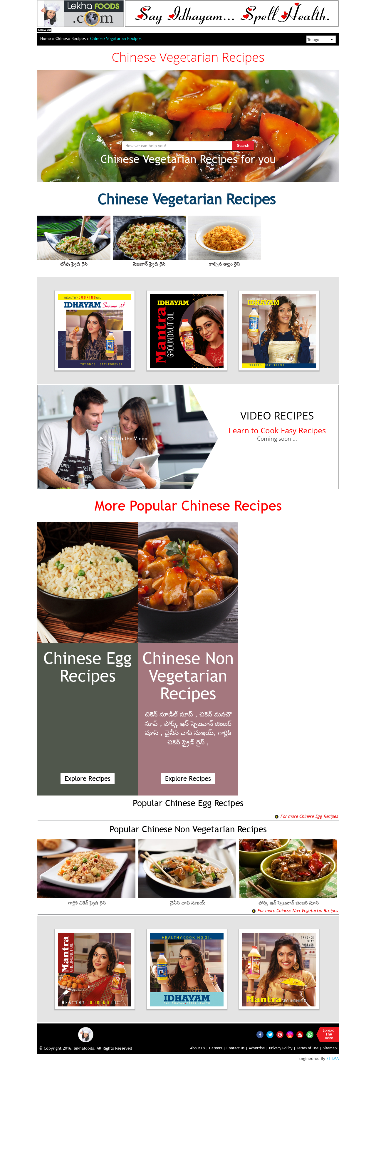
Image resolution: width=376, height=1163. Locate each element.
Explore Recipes (87, 779)
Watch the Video (128, 438)
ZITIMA (332, 1058)
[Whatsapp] (309, 1034)
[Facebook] (259, 1034)
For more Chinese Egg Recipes (308, 816)
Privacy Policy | (282, 1047)
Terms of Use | (309, 1047)
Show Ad (44, 29)
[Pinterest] (279, 1034)
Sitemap (330, 1047)
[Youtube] (299, 1034)
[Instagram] (289, 1034)
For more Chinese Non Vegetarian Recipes (297, 910)
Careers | (217, 1047)
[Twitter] (269, 1034)
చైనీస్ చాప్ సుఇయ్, (190, 733)
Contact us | (237, 1047)
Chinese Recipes (71, 38)
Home (46, 38)
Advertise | (258, 1047)
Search (243, 145)
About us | (199, 1047)
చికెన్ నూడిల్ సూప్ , (171, 714)
